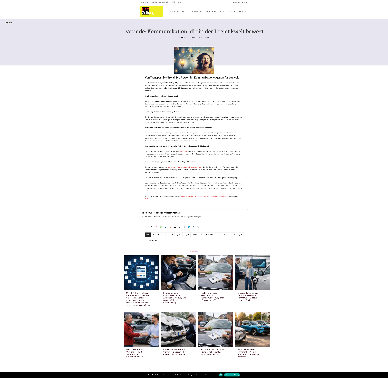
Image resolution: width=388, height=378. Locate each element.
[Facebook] (147, 227)
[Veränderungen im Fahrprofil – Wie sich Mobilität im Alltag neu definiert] (252, 329)
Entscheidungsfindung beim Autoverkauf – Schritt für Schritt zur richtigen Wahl (248, 296)
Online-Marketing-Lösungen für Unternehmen (184, 167)
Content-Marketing (158, 235)
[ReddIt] (170, 227)
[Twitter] (152, 227)
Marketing (183, 151)
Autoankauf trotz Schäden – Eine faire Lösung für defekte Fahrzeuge (212, 351)
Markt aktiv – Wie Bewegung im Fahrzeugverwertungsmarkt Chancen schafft (212, 296)
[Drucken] (179, 227)
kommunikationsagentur (174, 235)
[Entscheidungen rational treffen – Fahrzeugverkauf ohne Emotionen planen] (178, 329)
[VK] (193, 227)
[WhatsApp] (161, 227)
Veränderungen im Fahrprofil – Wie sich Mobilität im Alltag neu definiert (248, 353)
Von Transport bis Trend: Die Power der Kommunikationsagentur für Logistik (173, 217)
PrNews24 (183, 37)
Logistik (187, 235)
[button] (244, 2)
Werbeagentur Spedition (153, 240)
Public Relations (210, 235)
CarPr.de (147, 199)
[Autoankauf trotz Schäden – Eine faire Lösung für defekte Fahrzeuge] (215, 329)
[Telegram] (189, 227)
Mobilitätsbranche (198, 235)
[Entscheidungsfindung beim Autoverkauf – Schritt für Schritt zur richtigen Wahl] (252, 272)
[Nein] (385, 375)
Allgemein (8, 23)
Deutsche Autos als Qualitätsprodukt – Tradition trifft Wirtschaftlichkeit (135, 353)
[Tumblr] (184, 227)
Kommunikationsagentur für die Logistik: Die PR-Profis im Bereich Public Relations (204, 196)
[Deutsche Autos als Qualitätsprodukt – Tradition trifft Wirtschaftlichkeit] (141, 329)
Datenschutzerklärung (232, 375)
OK (221, 375)
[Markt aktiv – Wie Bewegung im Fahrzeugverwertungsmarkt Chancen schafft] (215, 272)
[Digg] (198, 227)
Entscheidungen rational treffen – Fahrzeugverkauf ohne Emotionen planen (175, 351)
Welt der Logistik (237, 235)
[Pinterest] (156, 227)
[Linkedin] (165, 227)
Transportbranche (224, 235)
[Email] (175, 227)
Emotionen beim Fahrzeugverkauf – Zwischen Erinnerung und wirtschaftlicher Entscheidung (174, 298)
